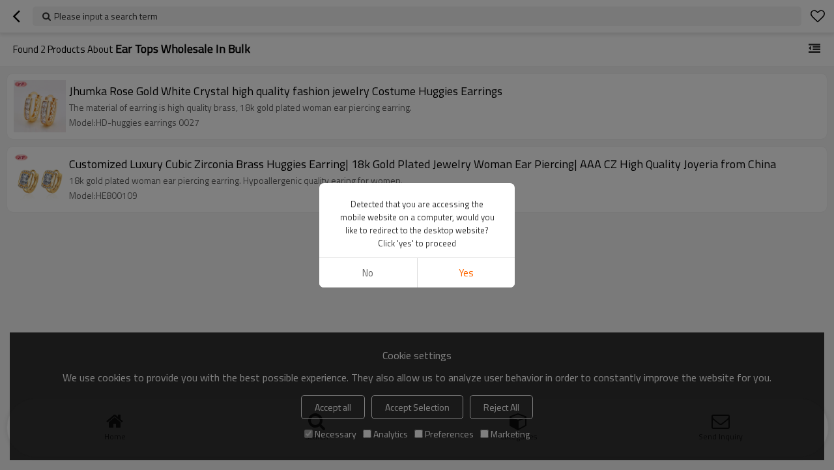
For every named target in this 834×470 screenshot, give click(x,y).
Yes (466, 272)
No (367, 272)
